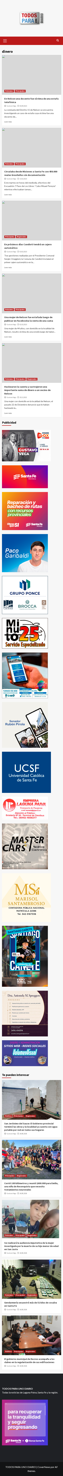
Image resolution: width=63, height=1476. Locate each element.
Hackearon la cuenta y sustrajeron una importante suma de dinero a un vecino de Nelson (27, 390)
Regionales (21, 237)
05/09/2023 (23, 106)
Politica (8, 1116)
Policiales (9, 91)
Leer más (8, 122)
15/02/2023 (23, 179)
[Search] (58, 40)
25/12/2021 (23, 397)
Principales (20, 91)
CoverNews (44, 1466)
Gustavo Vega (11, 106)
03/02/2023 (23, 252)
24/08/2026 (23, 1134)
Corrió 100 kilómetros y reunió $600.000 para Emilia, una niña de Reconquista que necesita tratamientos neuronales (31, 1186)
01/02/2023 (23, 324)
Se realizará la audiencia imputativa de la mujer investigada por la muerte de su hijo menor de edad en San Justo (31, 1246)
